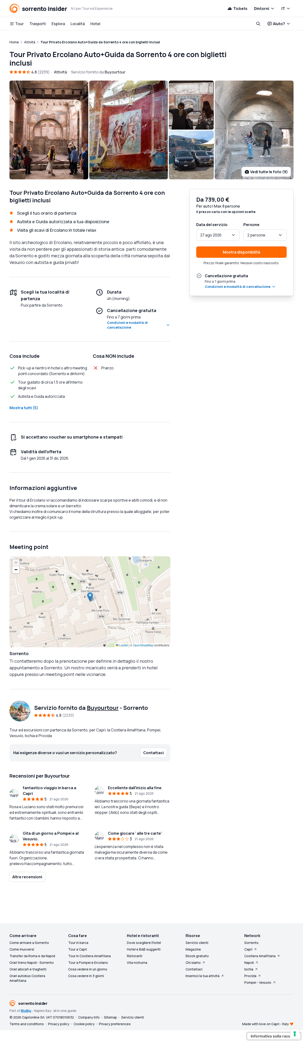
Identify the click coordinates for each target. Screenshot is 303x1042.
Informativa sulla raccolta (274, 1036)
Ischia (248, 969)
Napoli (249, 962)
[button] (90, 597)
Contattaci (194, 969)
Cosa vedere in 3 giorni (86, 976)
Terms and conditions (26, 1024)
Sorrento (251, 942)
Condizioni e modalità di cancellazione (127, 325)
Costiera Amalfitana (260, 956)
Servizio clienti (197, 942)
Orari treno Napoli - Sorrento (31, 962)
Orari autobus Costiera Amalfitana (27, 978)
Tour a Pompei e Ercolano (88, 962)
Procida (250, 976)
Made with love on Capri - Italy (265, 1024)
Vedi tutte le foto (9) (269, 171)
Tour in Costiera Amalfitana (89, 956)
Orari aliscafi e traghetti (27, 969)
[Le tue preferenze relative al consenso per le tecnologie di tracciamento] (294, 1033)
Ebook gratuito (197, 956)
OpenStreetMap (143, 645)
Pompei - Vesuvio (257, 982)
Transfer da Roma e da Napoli (32, 956)
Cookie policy (84, 1024)
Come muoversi (21, 949)
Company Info (89, 1017)
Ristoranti (134, 956)
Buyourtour (103, 707)
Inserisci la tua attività (202, 976)
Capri (248, 949)
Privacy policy (58, 1024)
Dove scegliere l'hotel (144, 942)
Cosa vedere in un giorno (87, 969)
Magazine (193, 949)
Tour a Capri (77, 949)
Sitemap (110, 1017)
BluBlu (26, 1010)
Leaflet (123, 645)
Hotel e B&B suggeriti (143, 949)
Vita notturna (137, 962)
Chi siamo (193, 962)
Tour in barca (78, 942)
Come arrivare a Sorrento (29, 942)
